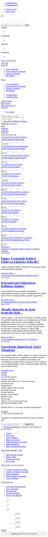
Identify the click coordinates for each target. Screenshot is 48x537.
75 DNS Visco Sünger (9, 176)
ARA (27, 25)
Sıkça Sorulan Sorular (14, 455)
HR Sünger (10, 76)
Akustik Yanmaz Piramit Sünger (13, 148)
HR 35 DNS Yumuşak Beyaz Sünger (15, 240)
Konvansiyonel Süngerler (16, 71)
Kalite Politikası (12, 438)
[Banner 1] (5, 247)
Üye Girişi (10, 112)
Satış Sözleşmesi (12, 474)
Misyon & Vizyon (13, 440)
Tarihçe (9, 433)
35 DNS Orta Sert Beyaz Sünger (13, 194)
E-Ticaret (17, 534)
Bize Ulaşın (10, 461)
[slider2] (4, 128)
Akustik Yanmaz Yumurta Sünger (14, 158)
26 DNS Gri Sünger (9, 221)
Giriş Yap (5, 106)
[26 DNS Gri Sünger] (10, 219)
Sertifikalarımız (12, 97)
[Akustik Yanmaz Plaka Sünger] (14, 137)
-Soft (13, 534)
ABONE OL (29, 424)
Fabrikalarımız (11, 95)
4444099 (4, 411)
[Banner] (5, 130)
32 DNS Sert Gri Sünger (10, 167)
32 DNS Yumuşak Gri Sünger (12, 231)
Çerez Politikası (12, 478)
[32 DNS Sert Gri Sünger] (12, 164)
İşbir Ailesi (10, 435)
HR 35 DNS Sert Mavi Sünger (13, 203)
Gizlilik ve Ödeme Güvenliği (17, 472)
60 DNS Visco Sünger (9, 212)
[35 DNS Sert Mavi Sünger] (13, 183)
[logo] (3, 530)
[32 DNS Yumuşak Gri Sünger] (14, 228)
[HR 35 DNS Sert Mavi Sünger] (14, 201)
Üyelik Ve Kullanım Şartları (17, 470)
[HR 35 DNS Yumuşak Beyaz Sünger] (17, 238)
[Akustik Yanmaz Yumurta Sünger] (15, 155)
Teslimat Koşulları (13, 459)
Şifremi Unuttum (20, 121)
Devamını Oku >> (8, 273)
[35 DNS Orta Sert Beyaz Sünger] (15, 192)
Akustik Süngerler (13, 74)
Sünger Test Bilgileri (14, 495)
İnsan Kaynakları (12, 444)
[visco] (4, 375)
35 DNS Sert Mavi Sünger (11, 185)
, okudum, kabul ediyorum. (23, 427)
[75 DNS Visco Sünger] (11, 174)
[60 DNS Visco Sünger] (11, 210)
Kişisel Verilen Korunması (16, 476)
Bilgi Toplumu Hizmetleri (16, 446)
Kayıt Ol (12, 106)
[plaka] (4, 372)
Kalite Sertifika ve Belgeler (16, 442)
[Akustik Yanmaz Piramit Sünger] (15, 146)
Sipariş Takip (11, 457)
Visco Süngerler (12, 69)
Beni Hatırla (9, 121)
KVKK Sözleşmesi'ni (12, 427)
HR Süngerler (11, 491)
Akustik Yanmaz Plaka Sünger (13, 139)
